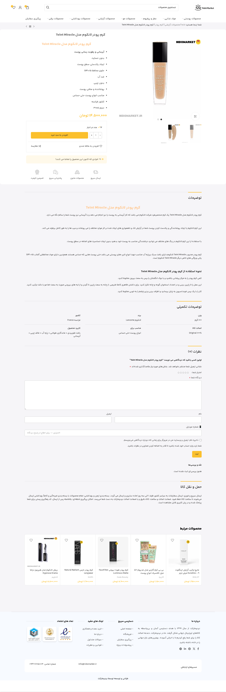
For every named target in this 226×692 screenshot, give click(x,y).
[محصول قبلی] (34, 26)
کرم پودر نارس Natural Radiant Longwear (78, 571)
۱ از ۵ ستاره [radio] (188, 373)
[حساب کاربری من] (20, 7)
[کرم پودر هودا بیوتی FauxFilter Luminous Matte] (113, 552)
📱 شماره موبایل (194, 427)
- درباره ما (98, 634)
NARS (90, 577)
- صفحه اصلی (127, 629)
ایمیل (109, 414)
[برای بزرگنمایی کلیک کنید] (195, 116)
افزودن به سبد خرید (59, 135)
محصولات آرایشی (172, 25)
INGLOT (196, 577)
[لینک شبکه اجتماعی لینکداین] (185, 649)
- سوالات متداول (95, 639)
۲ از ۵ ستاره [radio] (185, 373)
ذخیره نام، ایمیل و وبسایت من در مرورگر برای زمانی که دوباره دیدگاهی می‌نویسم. (160, 440)
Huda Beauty (122, 577)
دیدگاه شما (195, 377)
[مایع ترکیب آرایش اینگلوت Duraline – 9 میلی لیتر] (184, 552)
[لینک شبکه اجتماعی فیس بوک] (198, 649)
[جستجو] (47, 7)
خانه (183, 25)
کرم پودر (159, 25)
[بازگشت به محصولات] (30, 26)
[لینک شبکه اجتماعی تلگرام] (180, 649)
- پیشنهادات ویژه (124, 645)
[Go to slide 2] (158, 119)
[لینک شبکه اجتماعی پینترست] (189, 649)
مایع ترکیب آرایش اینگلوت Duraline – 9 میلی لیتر (187, 571)
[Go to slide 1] (161, 119)
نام (200, 414)
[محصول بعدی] (26, 26)
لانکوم (55, 577)
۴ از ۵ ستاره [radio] (181, 373)
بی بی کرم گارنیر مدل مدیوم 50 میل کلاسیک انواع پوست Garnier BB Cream (149, 573)
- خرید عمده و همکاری (92, 629)
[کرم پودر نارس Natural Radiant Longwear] (77, 552)
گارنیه (161, 577)
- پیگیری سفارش (125, 639)
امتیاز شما (197, 373)
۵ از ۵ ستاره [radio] (178, 373)
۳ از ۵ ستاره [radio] (183, 373)
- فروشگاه (128, 634)
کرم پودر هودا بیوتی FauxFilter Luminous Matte (113, 571)
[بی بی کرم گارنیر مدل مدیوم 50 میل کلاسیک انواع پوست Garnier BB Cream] (148, 552)
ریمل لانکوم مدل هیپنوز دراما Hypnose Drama (44, 571)
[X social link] (194, 649)
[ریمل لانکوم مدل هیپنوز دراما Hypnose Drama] (42, 552)
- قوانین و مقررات (94, 645)
